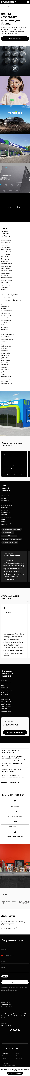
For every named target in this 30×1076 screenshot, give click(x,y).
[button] (15, 38)
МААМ (4, 84)
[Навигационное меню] (28, 2)
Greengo (5, 143)
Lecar (4, 172)
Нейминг (13, 6)
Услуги (8, 6)
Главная (3, 6)
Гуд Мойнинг (7, 114)
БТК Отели (6, 55)
